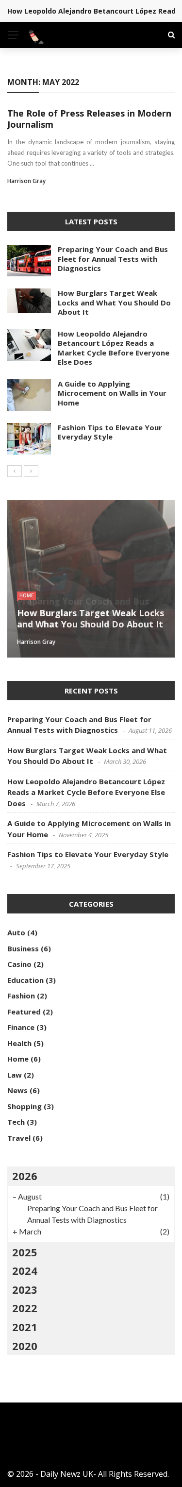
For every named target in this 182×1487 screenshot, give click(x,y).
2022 (24, 1308)
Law (14, 1075)
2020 (24, 1345)
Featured (24, 1011)
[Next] (31, 471)
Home (26, 595)
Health (19, 1043)
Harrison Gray (26, 181)
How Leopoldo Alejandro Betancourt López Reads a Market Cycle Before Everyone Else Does (113, 348)
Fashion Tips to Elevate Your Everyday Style (110, 432)
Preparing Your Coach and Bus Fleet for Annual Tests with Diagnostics (113, 258)
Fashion (21, 995)
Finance (20, 1027)
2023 (24, 1289)
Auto (16, 932)
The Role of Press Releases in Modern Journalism (89, 118)
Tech (16, 1122)
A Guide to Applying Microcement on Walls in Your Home (112, 393)
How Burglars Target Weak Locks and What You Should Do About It (114, 302)
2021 (24, 1326)
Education (25, 980)
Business (23, 948)
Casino (19, 964)
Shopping (24, 1106)
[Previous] (14, 471)
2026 (24, 1175)
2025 (24, 1252)
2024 (24, 1270)
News (17, 1090)
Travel (19, 1138)
